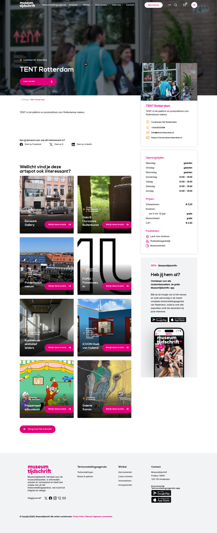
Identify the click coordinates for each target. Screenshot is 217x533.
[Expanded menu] (194, 5)
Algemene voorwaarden (102, 516)
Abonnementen (125, 472)
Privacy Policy (78, 516)
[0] (184, 5)
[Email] (64, 498)
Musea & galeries (85, 476)
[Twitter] (46, 498)
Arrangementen (125, 485)
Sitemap (88, 516)
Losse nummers (125, 476)
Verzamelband (124, 480)
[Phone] (59, 498)
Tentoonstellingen (85, 472)
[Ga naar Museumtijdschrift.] (20, 100)
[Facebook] (50, 498)
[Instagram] (55, 498)
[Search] (175, 5)
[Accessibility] (169, 4)
